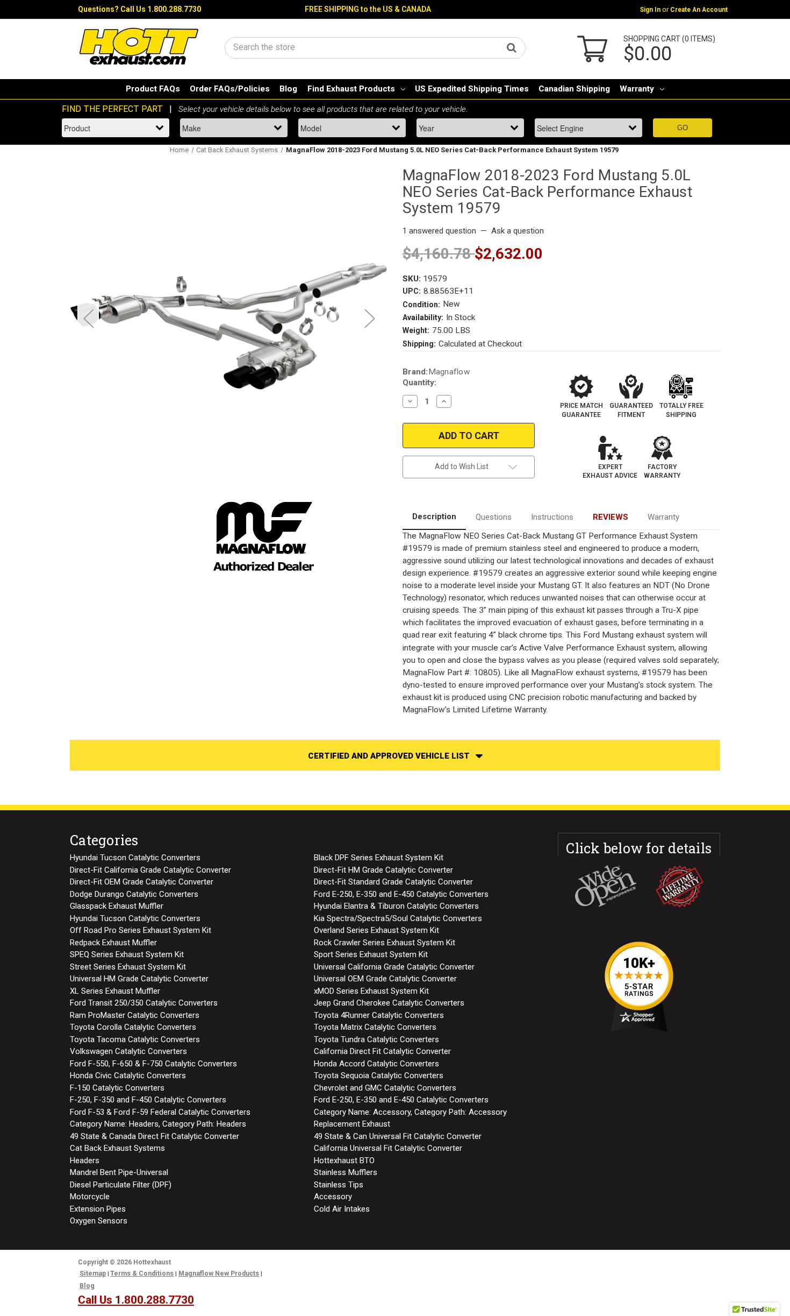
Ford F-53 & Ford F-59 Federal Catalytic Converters (160, 1112)
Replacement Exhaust (352, 1124)
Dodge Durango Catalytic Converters (134, 894)
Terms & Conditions (142, 1273)
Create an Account (699, 9)
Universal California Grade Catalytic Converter (394, 967)
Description (434, 516)
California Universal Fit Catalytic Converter (388, 1148)
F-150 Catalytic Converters (117, 1088)
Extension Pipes (98, 1209)
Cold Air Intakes (342, 1209)
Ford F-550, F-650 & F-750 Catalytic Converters (153, 1064)
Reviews (610, 517)
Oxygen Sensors (98, 1221)
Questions (494, 517)
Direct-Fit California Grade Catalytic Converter (150, 870)
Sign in (650, 9)
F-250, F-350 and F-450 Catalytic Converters (148, 1100)
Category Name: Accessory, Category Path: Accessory (410, 1112)
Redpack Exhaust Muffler (113, 942)
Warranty (637, 89)
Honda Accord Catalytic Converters (376, 1064)
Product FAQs (153, 89)
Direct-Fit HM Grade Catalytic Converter (383, 870)
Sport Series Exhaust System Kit (371, 954)
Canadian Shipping (574, 89)
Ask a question (517, 231)
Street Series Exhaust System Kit (128, 967)
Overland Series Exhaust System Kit (376, 930)
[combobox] (375, 47)
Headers (84, 1160)
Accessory (333, 1196)
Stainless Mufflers (345, 1172)
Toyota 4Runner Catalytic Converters (379, 1015)
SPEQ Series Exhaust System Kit (127, 954)
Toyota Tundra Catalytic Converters (376, 1039)
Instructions (552, 517)
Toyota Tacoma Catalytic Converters (135, 1039)
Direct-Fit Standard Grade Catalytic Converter (393, 882)
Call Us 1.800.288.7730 (160, 9)
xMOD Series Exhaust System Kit (371, 991)
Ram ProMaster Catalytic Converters (134, 1015)
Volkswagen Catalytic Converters (128, 1051)
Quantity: (419, 382)
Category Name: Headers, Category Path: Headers (158, 1124)
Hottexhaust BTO (344, 1160)
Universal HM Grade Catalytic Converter (139, 979)
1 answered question (439, 231)
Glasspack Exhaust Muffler (116, 906)
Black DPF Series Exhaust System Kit (378, 857)
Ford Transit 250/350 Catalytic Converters (144, 1003)
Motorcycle (90, 1196)
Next (369, 318)
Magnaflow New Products (218, 1273)
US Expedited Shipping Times (472, 89)
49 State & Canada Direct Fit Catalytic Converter (154, 1136)
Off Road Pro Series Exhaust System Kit (140, 930)
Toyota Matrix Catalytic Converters (375, 1027)
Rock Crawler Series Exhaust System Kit (384, 942)
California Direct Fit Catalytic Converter (382, 1051)
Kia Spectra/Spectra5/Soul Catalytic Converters (398, 918)
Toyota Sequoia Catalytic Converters (378, 1075)
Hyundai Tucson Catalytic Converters (135, 857)
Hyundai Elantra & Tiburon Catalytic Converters (396, 906)
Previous (88, 318)
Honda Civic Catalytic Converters (128, 1075)
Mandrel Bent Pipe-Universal (119, 1172)
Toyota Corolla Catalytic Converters (133, 1027)
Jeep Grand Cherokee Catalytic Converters (389, 1003)
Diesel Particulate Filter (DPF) (120, 1185)
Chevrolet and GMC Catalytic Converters (385, 1088)
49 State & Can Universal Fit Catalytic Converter (398, 1136)
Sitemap (93, 1273)
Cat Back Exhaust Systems (117, 1148)
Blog (288, 89)
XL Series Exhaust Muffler (115, 991)
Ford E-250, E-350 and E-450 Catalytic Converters (401, 894)
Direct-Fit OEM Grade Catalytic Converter (141, 882)
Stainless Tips (338, 1185)
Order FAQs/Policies (230, 89)
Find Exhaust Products (351, 89)
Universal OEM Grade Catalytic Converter (385, 979)
